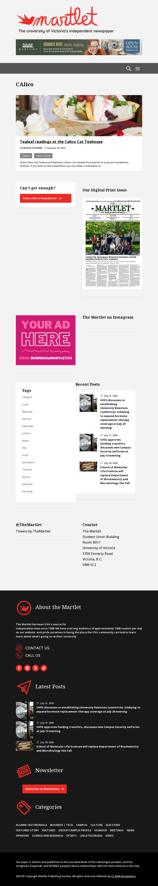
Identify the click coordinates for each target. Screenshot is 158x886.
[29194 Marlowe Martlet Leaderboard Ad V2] (79, 54)
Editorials (28, 426)
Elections (113, 825)
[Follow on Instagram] (27, 668)
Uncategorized (91, 835)
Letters (26, 433)
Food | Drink (43, 155)
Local (25, 404)
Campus (27, 397)
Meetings (117, 830)
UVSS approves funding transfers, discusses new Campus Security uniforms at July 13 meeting (115, 447)
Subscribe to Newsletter (40, 198)
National (27, 411)
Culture (26, 155)
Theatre (27, 469)
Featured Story (27, 830)
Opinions (22, 835)
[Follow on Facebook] (19, 668)
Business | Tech (61, 825)
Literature (28, 462)
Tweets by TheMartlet (33, 531)
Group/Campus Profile (74, 830)
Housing (27, 491)
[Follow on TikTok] (44, 668)
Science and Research (47, 835)
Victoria (26, 419)
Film (24, 448)
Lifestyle (27, 484)
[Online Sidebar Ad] (46, 364)
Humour (100, 830)
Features (48, 830)
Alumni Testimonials (31, 825)
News (25, 440)
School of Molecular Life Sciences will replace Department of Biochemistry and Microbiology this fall (115, 475)
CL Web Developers (123, 876)
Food (25, 455)
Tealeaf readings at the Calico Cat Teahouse (61, 141)
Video (109, 835)
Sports (26, 477)
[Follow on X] (35, 668)
